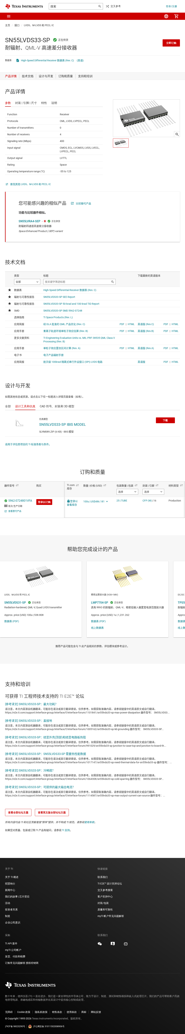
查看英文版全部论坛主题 (52, 812)
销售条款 (57, 1012)
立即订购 (171, 42)
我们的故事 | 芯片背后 (17, 896)
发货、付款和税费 (15, 956)
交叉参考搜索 (105, 890)
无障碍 (9, 1012)
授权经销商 (32, 962)
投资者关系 (11, 909)
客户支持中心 (105, 896)
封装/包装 (103, 903)
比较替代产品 (83, 203)
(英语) (80, 60)
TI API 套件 (11, 943)
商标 (83, 1012)
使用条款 (89, 822)
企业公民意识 (12, 922)
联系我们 (103, 877)
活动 (7, 903)
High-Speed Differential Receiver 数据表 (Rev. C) (47, 60)
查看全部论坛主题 (18, 812)
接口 (17, 25)
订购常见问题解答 (15, 962)
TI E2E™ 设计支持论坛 (110, 883)
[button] (9, 16)
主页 (7, 25)
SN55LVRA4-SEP (29, 221)
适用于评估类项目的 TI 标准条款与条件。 (28, 444)
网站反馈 (96, 1012)
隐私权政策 (41, 1012)
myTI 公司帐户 (13, 949)
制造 (7, 916)
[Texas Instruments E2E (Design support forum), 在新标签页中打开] (113, 945)
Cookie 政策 (23, 1012)
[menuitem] (166, 16)
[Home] (24, 6)
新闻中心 (10, 890)
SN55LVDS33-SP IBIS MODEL (62, 424)
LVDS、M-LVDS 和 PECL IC (39, 25)
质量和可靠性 (105, 909)
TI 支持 (66, 830)
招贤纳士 (10, 883)
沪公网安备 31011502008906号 (48, 1026)
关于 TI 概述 (11, 877)
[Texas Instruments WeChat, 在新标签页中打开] (100, 945)
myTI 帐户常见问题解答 (111, 916)
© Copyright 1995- (18, 1018)
